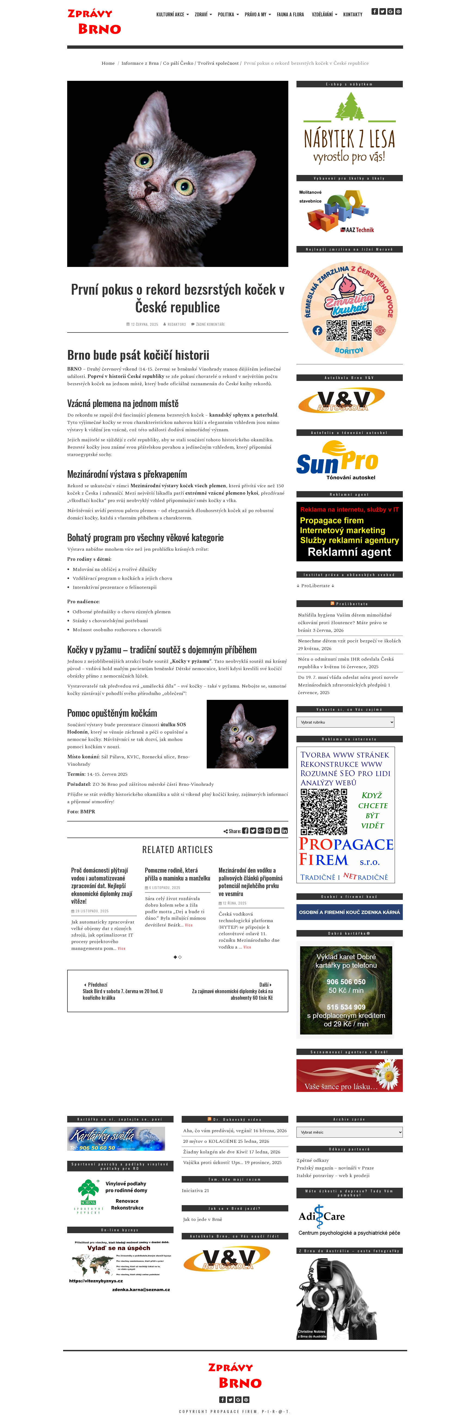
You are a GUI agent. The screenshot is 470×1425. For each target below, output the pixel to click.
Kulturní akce (170, 14)
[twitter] (382, 11)
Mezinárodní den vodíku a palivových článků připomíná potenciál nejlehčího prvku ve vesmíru (177, 882)
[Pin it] (269, 830)
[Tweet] (253, 830)
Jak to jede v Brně (202, 1219)
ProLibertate (352, 603)
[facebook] (375, 11)
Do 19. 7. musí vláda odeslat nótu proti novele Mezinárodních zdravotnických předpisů (348, 681)
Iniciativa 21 (195, 1190)
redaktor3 (177, 324)
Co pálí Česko (178, 63)
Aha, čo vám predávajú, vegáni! (217, 1130)
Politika (226, 14)
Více (115, 925)
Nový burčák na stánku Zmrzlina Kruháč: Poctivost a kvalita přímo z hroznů (251, 878)
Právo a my (255, 14)
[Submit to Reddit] (277, 830)
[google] (390, 11)
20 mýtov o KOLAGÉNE (210, 1141)
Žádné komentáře (210, 324)
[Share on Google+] (261, 830)
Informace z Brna (140, 63)
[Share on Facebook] (245, 830)
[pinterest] (398, 11)
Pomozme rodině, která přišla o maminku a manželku (104, 874)
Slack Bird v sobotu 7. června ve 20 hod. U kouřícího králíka (123, 994)
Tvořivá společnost (218, 63)
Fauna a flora (290, 14)
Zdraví (201, 14)
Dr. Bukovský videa (238, 1119)
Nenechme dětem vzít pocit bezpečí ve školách (349, 641)
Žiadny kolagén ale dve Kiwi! (215, 1152)
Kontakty (352, 14)
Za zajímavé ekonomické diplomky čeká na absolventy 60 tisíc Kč (232, 994)
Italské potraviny (315, 1175)
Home (108, 63)
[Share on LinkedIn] (285, 830)
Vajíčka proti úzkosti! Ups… (213, 1162)
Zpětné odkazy (312, 1160)
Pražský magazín (314, 1168)
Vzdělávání (322, 14)
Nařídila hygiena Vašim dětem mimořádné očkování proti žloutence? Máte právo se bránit (345, 622)
